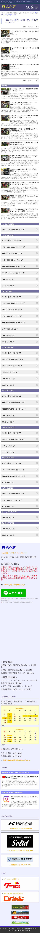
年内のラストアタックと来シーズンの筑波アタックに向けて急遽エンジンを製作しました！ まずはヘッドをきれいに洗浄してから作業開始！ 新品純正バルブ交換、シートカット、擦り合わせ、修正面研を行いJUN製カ (20, 74)
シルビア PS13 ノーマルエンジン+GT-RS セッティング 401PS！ (24, 183)
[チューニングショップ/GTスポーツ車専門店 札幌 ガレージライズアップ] (8, 7)
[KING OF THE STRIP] (20, 914)
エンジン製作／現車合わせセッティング (16, 13)
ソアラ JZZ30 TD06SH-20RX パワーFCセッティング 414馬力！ (24, 210)
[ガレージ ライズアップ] (8, 547)
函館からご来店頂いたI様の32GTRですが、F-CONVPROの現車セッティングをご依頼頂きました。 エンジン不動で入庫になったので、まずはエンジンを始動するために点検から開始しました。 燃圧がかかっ (19, 123)
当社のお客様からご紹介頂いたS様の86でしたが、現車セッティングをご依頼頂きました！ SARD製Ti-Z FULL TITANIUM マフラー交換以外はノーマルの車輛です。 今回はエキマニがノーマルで (20, 149)
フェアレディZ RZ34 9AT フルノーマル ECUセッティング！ (23, 103)
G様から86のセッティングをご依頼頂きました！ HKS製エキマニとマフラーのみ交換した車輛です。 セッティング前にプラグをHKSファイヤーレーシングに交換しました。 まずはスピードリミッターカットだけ (20, 136)
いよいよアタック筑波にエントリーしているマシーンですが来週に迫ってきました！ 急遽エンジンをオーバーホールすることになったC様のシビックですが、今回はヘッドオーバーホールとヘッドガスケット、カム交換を (19, 40)
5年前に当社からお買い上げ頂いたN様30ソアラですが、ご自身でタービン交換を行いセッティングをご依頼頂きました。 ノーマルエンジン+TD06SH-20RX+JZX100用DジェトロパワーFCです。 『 (20, 216)
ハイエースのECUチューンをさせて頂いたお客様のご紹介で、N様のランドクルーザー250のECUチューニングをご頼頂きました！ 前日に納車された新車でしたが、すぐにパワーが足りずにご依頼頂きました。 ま (19, 96)
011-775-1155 (12, 564)
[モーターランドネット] (20, 919)
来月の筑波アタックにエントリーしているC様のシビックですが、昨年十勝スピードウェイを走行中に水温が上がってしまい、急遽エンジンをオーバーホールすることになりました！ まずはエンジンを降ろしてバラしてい (20, 57)
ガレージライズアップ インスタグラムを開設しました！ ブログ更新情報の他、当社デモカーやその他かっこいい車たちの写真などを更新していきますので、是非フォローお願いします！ (20, 804)
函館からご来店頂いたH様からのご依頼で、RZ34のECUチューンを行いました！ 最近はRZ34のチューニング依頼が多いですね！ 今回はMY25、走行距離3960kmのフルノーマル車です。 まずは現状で (19, 109)
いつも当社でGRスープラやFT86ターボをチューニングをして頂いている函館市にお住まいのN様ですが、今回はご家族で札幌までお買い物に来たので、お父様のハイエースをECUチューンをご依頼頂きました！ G (20, 163)
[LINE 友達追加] (13, 596)
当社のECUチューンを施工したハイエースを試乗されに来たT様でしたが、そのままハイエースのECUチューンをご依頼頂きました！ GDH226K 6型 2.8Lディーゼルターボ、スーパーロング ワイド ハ (19, 176)
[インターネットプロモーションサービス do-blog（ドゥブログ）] (20, 923)
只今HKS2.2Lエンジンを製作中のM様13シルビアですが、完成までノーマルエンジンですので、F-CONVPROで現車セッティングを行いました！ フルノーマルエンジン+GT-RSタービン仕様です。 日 (20, 190)
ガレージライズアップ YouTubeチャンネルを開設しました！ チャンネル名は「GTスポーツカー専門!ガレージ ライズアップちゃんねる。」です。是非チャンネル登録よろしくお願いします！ (20, 783)
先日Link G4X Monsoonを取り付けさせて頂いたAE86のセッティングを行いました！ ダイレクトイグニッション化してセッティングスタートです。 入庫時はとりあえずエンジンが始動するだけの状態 (20, 203)
